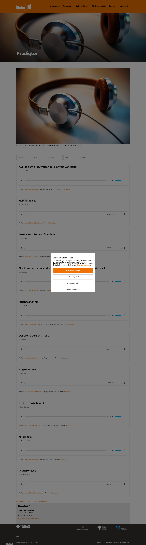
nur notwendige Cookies (73, 277)
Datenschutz (69, 290)
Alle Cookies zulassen (73, 270)
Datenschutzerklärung (83, 265)
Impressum (77, 290)
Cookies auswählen (73, 283)
